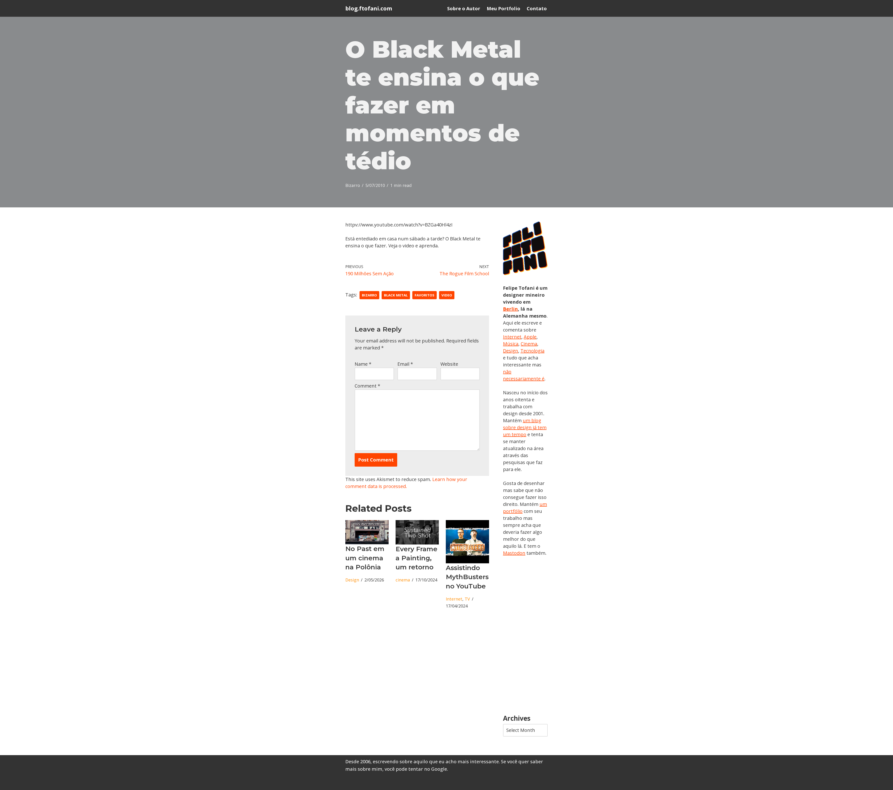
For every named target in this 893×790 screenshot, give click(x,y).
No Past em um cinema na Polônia (364, 558)
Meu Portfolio (503, 8)
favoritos (424, 295)
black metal (396, 295)
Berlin (510, 309)
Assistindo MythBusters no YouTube (467, 577)
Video (446, 295)
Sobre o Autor (463, 8)
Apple (530, 337)
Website (449, 364)
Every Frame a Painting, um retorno (416, 558)
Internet (454, 599)
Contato (537, 8)
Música (510, 344)
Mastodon (514, 553)
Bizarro (352, 185)
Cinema (529, 344)
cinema (403, 580)
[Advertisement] (525, 635)
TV (467, 599)
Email (405, 364)
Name (363, 364)
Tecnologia (532, 351)
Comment (367, 386)
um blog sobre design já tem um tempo (524, 427)
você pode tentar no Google (416, 769)
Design (352, 580)
